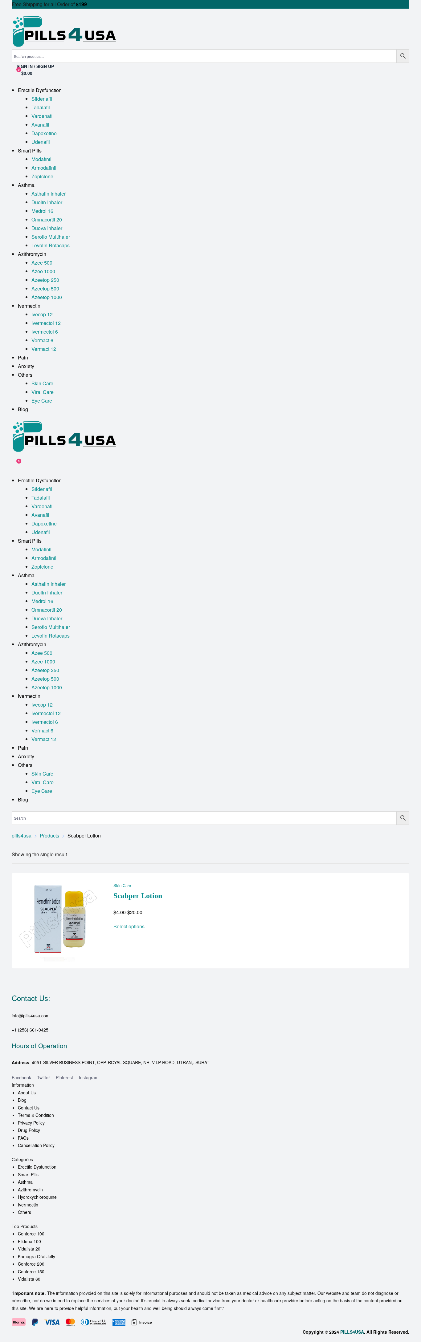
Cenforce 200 (31, 1264)
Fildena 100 (29, 1241)
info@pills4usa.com (31, 1015)
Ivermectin (28, 1205)
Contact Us (28, 1108)
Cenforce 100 (31, 1234)
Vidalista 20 (29, 1249)
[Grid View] (394, 854)
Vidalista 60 (29, 1279)
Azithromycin (30, 1189)
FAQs (23, 1138)
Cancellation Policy (36, 1145)
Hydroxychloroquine (37, 1197)
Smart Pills (28, 1174)
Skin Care (122, 885)
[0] (14, 464)
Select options (129, 926)
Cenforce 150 (31, 1271)
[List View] (402, 854)
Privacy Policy (31, 1123)
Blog (22, 1100)
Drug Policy (29, 1130)
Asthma (25, 1182)
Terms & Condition (36, 1115)
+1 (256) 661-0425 (30, 1030)
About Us (27, 1092)
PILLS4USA (352, 1332)
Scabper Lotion (137, 896)
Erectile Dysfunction (37, 1167)
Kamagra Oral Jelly (36, 1256)
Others (24, 1212)
